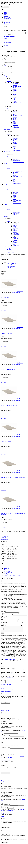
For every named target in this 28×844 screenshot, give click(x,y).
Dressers (15, 111)
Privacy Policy (7, 571)
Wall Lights (15, 181)
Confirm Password (5, 747)
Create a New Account (6, 691)
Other (14, 244)
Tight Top (15, 240)
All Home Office (17, 203)
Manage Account (5, 710)
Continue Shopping (5, 702)
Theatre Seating (16, 160)
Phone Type (3, 754)
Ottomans (15, 93)
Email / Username (5, 735)
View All (9, 81)
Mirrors (14, 146)
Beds (14, 114)
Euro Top (15, 242)
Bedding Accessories (17, 115)
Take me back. (10, 677)
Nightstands (15, 125)
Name (2, 734)
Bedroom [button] (6, 103)
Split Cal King (16, 233)
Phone (2, 753)
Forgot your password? (9, 36)
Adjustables (15, 237)
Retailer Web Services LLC (10, 659)
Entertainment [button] (7, 151)
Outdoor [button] (6, 204)
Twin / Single (16, 224)
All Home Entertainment (18, 162)
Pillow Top (15, 238)
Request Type (4, 624)
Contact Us (6, 568)
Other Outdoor (16, 213)
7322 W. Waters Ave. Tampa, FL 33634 (6, 538)
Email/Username (7, 33)
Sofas (14, 98)
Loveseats (15, 91)
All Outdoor (15, 214)
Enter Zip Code (13, 839)
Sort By (2, 270)
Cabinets (15, 139)
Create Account (7, 42)
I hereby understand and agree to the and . (12, 756)
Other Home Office (17, 200)
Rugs (14, 179)
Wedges (14, 101)
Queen (14, 226)
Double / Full (16, 225)
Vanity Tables (16, 126)
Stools (14, 147)
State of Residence (5, 616)
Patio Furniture (16, 212)
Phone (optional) (4, 622)
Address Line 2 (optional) (7, 614)
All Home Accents (17, 183)
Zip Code (3, 618)
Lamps (14, 175)
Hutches (14, 122)
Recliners (15, 94)
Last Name (3, 611)
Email (2, 621)
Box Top (15, 241)
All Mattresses (16, 234)
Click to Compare (16, 292)
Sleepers (15, 97)
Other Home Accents (17, 176)
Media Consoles (16, 159)
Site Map (6, 574)
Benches (15, 85)
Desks (14, 121)
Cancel (2, 842)
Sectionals (15, 95)
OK (6, 842)
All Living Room (17, 102)
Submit (2, 813)
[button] (5, 65)
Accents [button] (5, 163)
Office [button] (5, 184)
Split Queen (15, 228)
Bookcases (15, 83)
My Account (6, 569)
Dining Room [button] (7, 129)
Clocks (14, 173)
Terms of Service (8, 572)
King (14, 229)
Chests (14, 89)
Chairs (14, 87)
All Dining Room (17, 150)
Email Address (4, 680)
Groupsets (15, 90)
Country (2, 619)
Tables (14, 99)
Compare (3, 272)
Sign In (5, 38)
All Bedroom (16, 127)
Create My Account (5, 760)
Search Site (6, 55)
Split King (15, 230)
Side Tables (15, 138)
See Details (3, 310)
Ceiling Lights (16, 172)
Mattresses (15, 123)
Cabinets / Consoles (17, 86)
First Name (3, 610)
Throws (14, 180)
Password (6, 34)
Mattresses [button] (6, 216)
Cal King (15, 232)
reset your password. (14, 673)
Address (2, 613)
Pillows (14, 177)
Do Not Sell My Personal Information (12, 575)
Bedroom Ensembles (17, 171)
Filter (2, 274)
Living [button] (5, 76)
